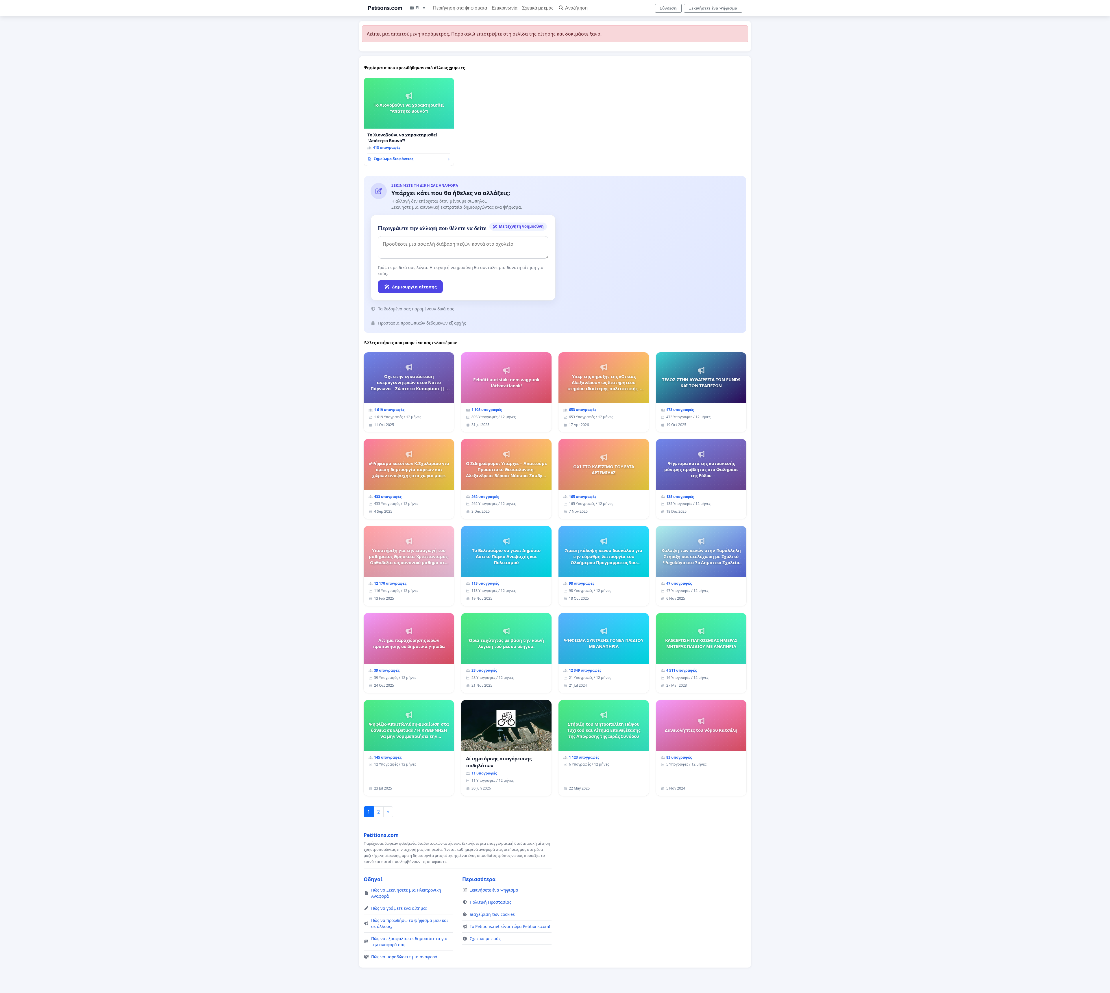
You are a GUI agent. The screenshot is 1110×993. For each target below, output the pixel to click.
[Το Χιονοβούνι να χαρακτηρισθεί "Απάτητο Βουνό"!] (409, 122)
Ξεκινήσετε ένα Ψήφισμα (713, 8)
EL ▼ (421, 7)
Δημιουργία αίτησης (414, 287)
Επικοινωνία (504, 7)
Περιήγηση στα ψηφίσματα (460, 7)
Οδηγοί (373, 879)
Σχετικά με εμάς (538, 7)
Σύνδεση (668, 8)
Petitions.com (385, 8)
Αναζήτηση (576, 7)
